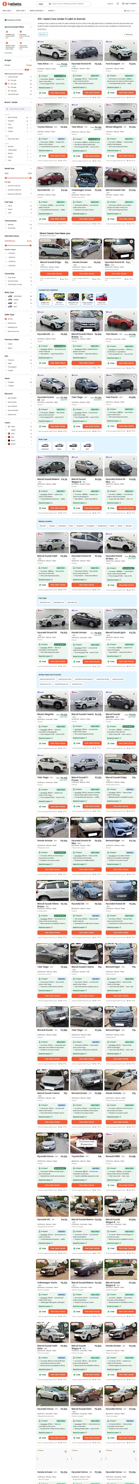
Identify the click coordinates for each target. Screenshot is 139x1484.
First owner (12, 277)
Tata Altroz (45, 64)
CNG (9, 213)
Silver (13, 426)
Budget (8, 60)
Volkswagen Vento (47, 1284)
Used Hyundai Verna (64, 679)
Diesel (10, 209)
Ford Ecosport (115, 64)
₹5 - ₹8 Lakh (12, 87)
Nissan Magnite (116, 127)
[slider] (26, 70)
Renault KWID (115, 1156)
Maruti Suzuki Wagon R (79, 480)
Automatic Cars (73, 302)
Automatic (11, 228)
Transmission (11, 221)
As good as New (87, 302)
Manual (10, 224)
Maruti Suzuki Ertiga (50, 263)
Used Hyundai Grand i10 (47, 679)
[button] (52, 82)
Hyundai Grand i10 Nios (114, 263)
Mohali (112, 526)
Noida (71, 526)
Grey (12, 433)
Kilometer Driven (12, 236)
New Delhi (43, 526)
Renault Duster (47, 1030)
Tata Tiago (79, 397)
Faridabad (79, 526)
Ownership (9, 274)
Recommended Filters (14, 27)
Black (13, 440)
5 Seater (11, 382)
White (13, 430)
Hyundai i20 (45, 190)
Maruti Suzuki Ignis (116, 634)
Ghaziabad (62, 526)
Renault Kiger (115, 841)
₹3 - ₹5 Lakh (12, 84)
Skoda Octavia (115, 1093)
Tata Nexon (114, 334)
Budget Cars (45, 302)
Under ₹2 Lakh (13, 77)
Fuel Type (9, 202)
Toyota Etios (80, 1156)
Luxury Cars (101, 302)
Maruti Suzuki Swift (47, 557)
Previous (37, 50)
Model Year (9, 168)
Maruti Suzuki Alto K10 (113, 715)
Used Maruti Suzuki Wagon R (84, 679)
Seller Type (9, 315)
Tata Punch (114, 397)
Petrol (10, 206)
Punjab (10, 370)
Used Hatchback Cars (62, 684)
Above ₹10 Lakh (13, 94)
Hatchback (18, 296)
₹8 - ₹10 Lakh (12, 91)
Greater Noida (102, 526)
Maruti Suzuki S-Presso (80, 779)
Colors (7, 423)
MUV (15, 306)
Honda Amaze (80, 263)
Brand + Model (11, 102)
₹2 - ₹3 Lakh (12, 80)
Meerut (120, 526)
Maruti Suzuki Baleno (48, 480)
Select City (130, 11)
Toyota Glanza (47, 127)
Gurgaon (52, 526)
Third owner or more (15, 284)
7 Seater (11, 386)
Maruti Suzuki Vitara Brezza (82, 335)
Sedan (16, 300)
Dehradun (129, 526)
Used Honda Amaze (102, 679)
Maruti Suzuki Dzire (82, 1410)
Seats (7, 378)
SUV (15, 303)
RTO (6, 356)
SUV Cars (59, 302)
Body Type (9, 292)
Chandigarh (12, 367)
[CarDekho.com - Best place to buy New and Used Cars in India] (11, 4)
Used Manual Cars (45, 684)
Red (12, 437)
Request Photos (87, 1144)
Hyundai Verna (47, 1156)
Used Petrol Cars (77, 684)
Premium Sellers (12, 339)
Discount (8, 394)
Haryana (11, 360)
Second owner (13, 281)
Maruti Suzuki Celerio (83, 715)
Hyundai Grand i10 (81, 65)
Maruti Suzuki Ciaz (115, 191)
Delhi (9, 363)
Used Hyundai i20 (118, 679)
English (109, 3)
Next (67, 50)
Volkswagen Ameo (81, 191)
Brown (13, 444)
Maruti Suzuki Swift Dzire (47, 1347)
